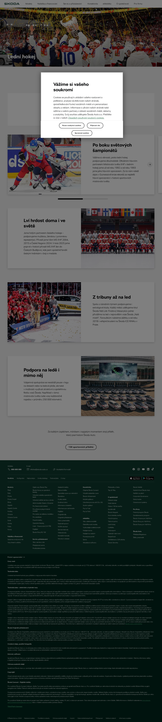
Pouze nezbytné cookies (71, 125)
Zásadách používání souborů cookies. (86, 118)
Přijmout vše (95, 125)
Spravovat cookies (82, 133)
